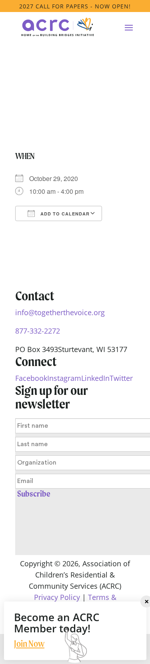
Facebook (31, 378)
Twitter (121, 378)
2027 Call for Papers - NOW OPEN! (75, 6)
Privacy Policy (57, 597)
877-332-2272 (37, 331)
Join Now (29, 643)
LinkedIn (95, 378)
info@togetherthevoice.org (60, 312)
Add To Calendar (64, 214)
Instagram (64, 378)
